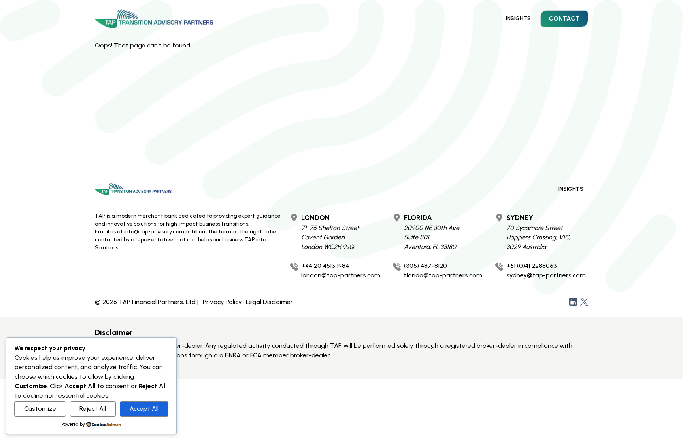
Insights (518, 18)
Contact (564, 18)
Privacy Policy (222, 301)
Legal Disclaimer (269, 301)
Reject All (92, 408)
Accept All (144, 408)
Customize (40, 408)
